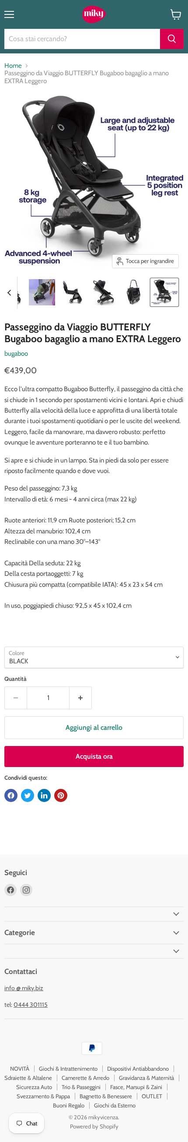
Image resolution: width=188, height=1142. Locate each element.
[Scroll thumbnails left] (10, 293)
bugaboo (16, 353)
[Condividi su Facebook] (10, 795)
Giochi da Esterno (115, 1105)
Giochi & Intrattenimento (68, 1068)
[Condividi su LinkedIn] (44, 795)
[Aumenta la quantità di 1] (81, 698)
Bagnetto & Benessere (106, 1096)
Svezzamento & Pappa (43, 1096)
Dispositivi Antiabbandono (138, 1068)
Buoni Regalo (68, 1105)
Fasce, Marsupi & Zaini (136, 1086)
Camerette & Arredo (85, 1077)
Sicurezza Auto (34, 1086)
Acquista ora (94, 756)
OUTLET (152, 1096)
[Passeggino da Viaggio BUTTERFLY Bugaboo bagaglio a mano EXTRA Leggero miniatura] (42, 292)
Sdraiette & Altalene (28, 1077)
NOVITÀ (19, 1068)
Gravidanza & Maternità (146, 1077)
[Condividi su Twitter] (27, 795)
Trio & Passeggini (81, 1086)
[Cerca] (172, 39)
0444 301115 (31, 1005)
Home (13, 66)
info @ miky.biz (23, 988)
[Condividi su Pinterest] (60, 795)
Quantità (15, 679)
